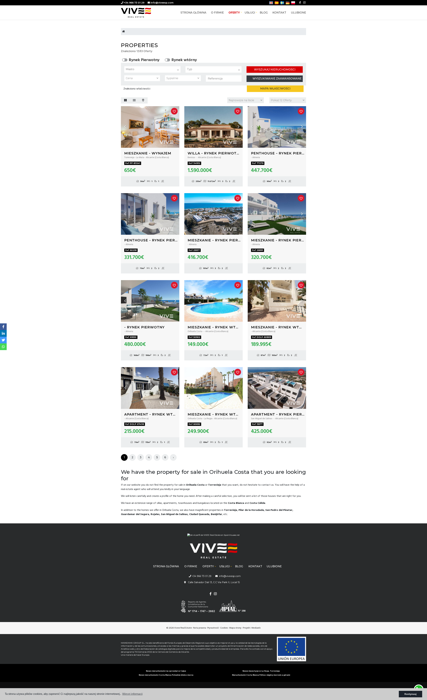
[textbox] (153, 69)
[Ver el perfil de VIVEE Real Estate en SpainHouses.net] (213, 536)
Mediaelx (256, 628)
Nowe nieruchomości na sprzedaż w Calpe (166, 671)
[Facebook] (300, 2)
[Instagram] (304, 2)
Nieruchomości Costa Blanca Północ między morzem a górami (261, 675)
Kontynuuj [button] (410, 694)
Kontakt (279, 12)
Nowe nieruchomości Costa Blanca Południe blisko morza (166, 675)
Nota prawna (199, 628)
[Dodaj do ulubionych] (174, 111)
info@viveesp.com (162, 2)
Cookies (224, 628)
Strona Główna (193, 12)
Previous (125, 127)
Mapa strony (235, 628)
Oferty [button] (234, 12)
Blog (264, 12)
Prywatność (213, 628)
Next (175, 127)
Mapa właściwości (275, 88)
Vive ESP (141, 13)
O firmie (217, 12)
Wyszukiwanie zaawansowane (277, 78)
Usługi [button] (250, 12)
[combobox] (152, 69)
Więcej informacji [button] (132, 693)
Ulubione (298, 12)
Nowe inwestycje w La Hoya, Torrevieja (261, 671)
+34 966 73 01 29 (133, 2)
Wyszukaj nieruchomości (274, 69)
